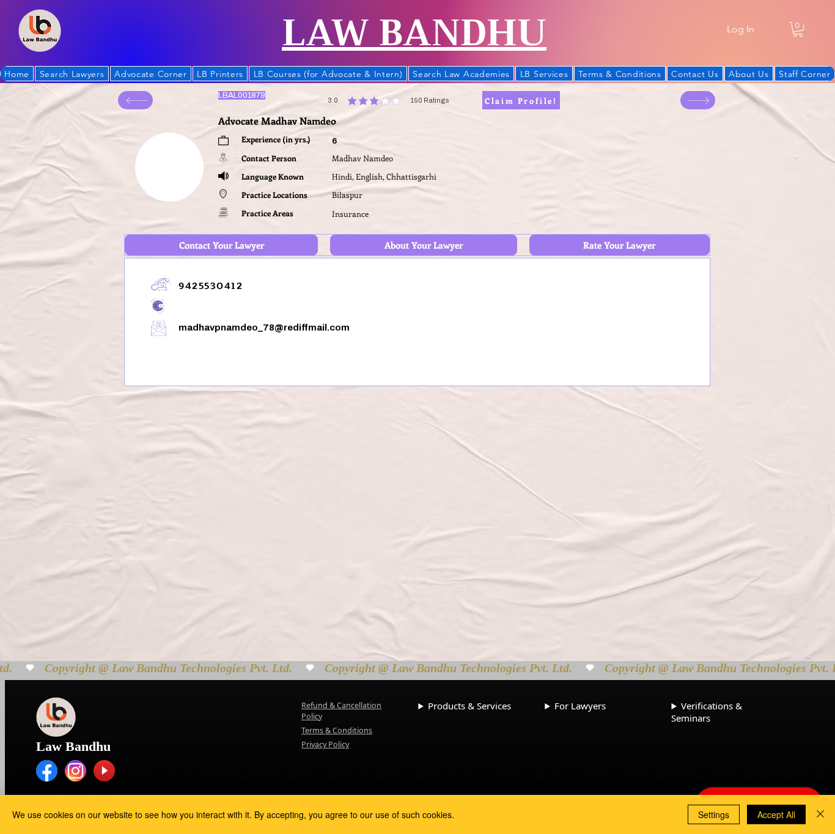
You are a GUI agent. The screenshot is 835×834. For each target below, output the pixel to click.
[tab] (221, 245)
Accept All (776, 814)
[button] (798, 29)
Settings (713, 814)
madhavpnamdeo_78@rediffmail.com (264, 327)
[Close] (820, 814)
